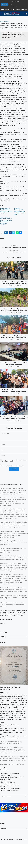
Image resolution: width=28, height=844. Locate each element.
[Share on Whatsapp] (17, 232)
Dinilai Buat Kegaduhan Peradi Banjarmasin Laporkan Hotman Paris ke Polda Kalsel (19, 211)
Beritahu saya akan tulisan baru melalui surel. (11, 466)
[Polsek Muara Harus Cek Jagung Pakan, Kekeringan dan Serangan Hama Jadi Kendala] (14, 297)
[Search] (23, 13)
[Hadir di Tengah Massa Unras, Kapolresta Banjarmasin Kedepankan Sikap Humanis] (14, 378)
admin (6, 27)
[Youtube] (16, 7)
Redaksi (2, 9)
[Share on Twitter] (13, 232)
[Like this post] (6, 232)
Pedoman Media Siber (10, 9)
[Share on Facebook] (10, 232)
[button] (9, 4)
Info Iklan (18, 9)
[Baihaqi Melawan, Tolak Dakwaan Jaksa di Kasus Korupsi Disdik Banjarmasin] (14, 351)
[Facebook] (11, 7)
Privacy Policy (24, 9)
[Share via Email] (20, 232)
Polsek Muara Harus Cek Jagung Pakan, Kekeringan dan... (13, 4)
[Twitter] (13, 7)
